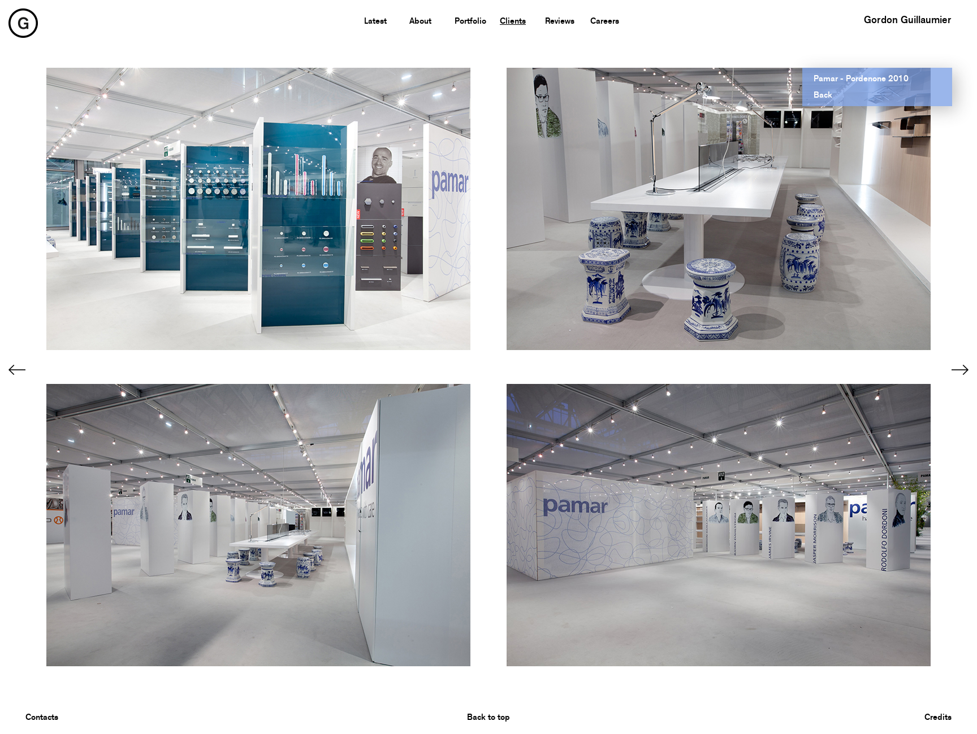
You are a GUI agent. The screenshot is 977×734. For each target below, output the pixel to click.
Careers (604, 21)
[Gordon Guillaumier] (23, 22)
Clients (513, 21)
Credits (938, 717)
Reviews (559, 21)
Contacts (41, 717)
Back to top (488, 717)
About (420, 21)
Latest (375, 21)
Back (823, 95)
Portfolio (470, 21)
